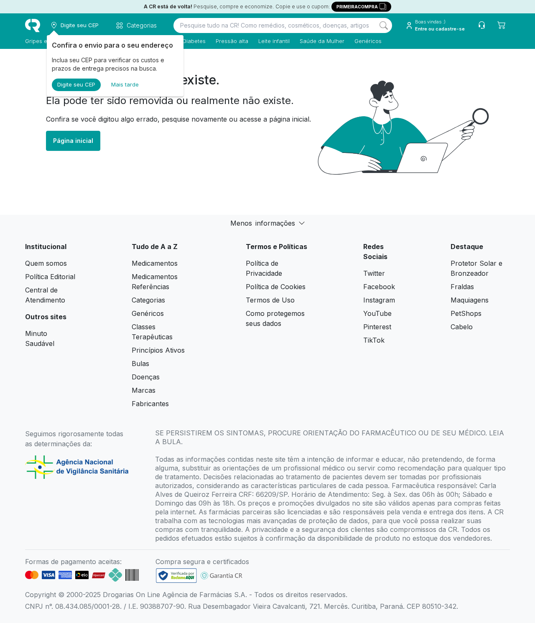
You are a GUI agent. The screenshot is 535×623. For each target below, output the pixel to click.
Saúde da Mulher (322, 41)
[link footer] (176, 575)
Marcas (143, 390)
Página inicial (73, 140)
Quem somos (46, 263)
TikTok (374, 340)
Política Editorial (50, 276)
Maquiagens (470, 300)
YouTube (377, 313)
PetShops (466, 313)
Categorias (148, 300)
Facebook (379, 286)
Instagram (379, 300)
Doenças (146, 377)
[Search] (383, 25)
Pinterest (377, 327)
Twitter (374, 273)
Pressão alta (232, 41)
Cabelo (462, 327)
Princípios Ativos (158, 350)
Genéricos (368, 41)
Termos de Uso (270, 300)
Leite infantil (274, 41)
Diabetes (194, 41)
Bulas (140, 363)
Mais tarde (125, 84)
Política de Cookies (276, 286)
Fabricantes (150, 403)
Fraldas (462, 286)
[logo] (32, 25)
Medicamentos (155, 263)
